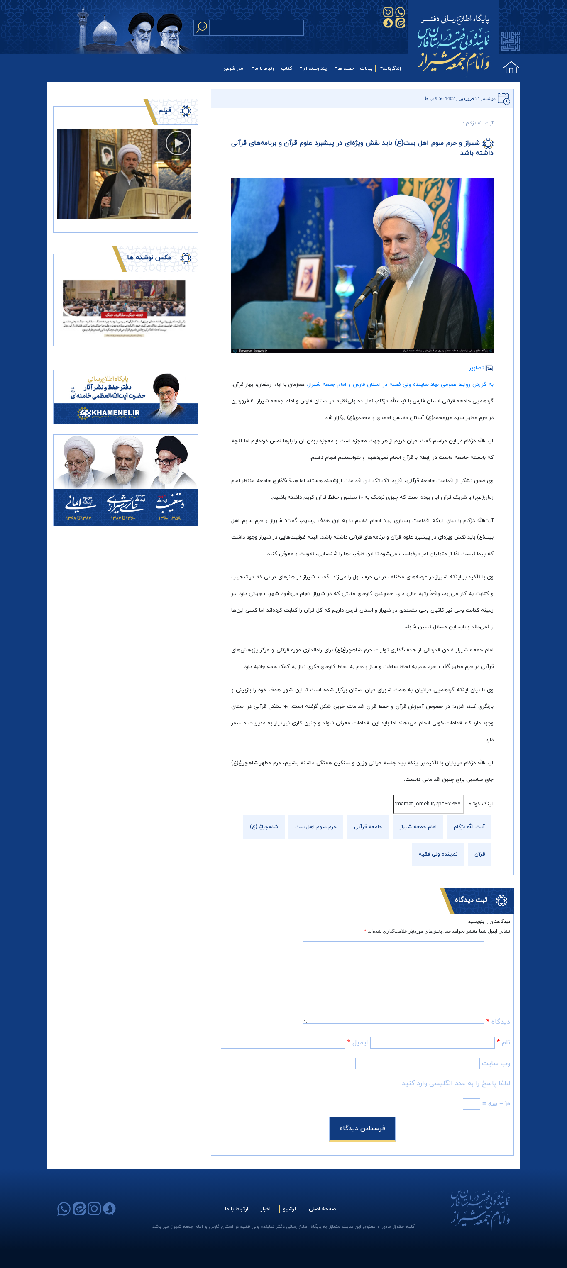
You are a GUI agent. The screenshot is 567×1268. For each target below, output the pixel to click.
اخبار (266, 1209)
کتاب (286, 68)
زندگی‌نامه (392, 68)
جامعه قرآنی (368, 827)
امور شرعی (234, 68)
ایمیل (357, 1042)
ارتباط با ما (264, 68)
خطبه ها (345, 68)
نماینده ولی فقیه (438, 854)
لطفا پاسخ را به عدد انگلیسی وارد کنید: (455, 1083)
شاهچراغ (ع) (264, 827)
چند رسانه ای (314, 68)
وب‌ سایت (496, 1063)
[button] (67, 308)
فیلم (164, 110)
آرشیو (289, 1209)
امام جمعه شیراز (418, 827)
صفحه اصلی (322, 1209)
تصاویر (477, 368)
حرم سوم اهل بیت (316, 827)
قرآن (479, 854)
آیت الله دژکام (469, 827)
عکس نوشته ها (149, 257)
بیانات (366, 68)
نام (503, 1042)
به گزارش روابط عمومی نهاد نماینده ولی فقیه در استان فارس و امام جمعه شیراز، (400, 384)
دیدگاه (498, 1022)
